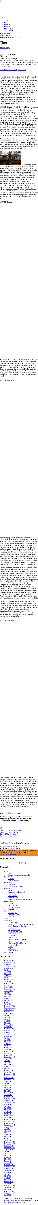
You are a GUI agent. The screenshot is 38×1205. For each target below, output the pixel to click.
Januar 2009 (8, 1095)
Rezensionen (8, 28)
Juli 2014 (7, 970)
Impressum (28, 1198)
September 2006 (9, 1148)
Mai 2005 (7, 1176)
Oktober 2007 (9, 1123)
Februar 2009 (8, 1093)
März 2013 (8, 1000)
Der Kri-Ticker (13, 905)
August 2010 (8, 1059)
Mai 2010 (7, 1064)
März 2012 (8, 1023)
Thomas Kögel (5, 48)
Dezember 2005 (9, 1165)
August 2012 (8, 1013)
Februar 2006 (8, 1161)
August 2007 (8, 1127)
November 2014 (9, 962)
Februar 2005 (8, 1182)
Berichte (11, 879)
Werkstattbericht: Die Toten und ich (20, 899)
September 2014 (9, 966)
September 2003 (9, 1193)
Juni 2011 (7, 1040)
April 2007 (8, 1134)
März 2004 (8, 1189)
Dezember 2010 (9, 1051)
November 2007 (9, 1121)
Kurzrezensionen (14, 907)
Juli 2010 (7, 1061)
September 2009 (9, 1080)
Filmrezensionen (5, 35)
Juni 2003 (7, 1195)
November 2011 (9, 1030)
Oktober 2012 (9, 1010)
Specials (7, 911)
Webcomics (8, 920)
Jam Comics (12, 937)
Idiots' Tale (12, 933)
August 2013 (8, 991)
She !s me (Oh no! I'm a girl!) (18, 943)
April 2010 (8, 1066)
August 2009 (8, 1081)
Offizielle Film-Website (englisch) (11, 830)
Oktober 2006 (9, 1146)
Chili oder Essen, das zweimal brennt (20, 924)
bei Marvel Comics (8, 834)
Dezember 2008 (9, 1097)
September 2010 (9, 1057)
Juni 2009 (7, 1085)
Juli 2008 (7, 1106)
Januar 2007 (8, 1140)
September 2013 (9, 989)
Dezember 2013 (9, 983)
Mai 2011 (7, 1042)
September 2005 (9, 1170)
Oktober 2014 (9, 964)
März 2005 (8, 1180)
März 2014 (8, 977)
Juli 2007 (7, 1129)
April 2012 (8, 1021)
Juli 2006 (7, 1151)
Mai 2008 (7, 1110)
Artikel (6, 21)
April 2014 (8, 976)
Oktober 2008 (9, 1100)
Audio (10, 903)
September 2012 (9, 1011)
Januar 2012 (8, 1027)
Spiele (6, 918)
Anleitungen (12, 913)
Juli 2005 (7, 1174)
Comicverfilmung (14, 848)
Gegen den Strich (14, 930)
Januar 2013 (8, 1004)
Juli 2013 (7, 993)
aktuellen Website (12, 1202)
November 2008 (9, 1098)
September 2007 (9, 1125)
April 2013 (8, 998)
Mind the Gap (13, 898)
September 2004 (9, 1187)
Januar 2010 (8, 1072)
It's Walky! (12, 935)
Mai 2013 (7, 996)
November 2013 (9, 985)
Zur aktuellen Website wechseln (10, 854)
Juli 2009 (7, 1083)
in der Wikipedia (7, 836)
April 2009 (8, 1089)
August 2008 (8, 1104)
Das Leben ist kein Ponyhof (17, 926)
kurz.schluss (12, 896)
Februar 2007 (8, 1138)
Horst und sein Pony (15, 932)
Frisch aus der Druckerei (16, 892)
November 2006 (9, 1144)
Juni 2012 (7, 1017)
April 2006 (8, 1157)
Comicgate (17, 1198)
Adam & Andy (13, 922)
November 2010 (9, 1053)
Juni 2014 (7, 972)
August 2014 (8, 968)
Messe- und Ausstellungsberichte (19, 875)
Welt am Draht (9, 30)
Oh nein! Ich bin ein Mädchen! (18, 939)
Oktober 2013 (9, 987)
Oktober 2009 (9, 1078)
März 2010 (8, 1068)
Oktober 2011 (8, 1032)
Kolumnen (7, 26)
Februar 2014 (8, 979)
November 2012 (9, 1008)
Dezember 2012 (9, 1006)
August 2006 (8, 1149)
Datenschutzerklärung (11, 1200)
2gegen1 (11, 890)
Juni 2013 (7, 994)
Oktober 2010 (9, 1055)
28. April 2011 (17, 37)
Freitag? (11, 928)
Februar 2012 (8, 1025)
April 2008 (8, 1112)
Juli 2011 (7, 1038)
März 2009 (8, 1091)
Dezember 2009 (9, 1074)
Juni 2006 (7, 1153)
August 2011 (8, 1036)
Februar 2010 (8, 1070)
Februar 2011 (8, 1047)
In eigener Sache (14, 915)
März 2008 (8, 1114)
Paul (9, 941)
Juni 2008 (7, 1108)
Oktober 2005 (9, 1168)
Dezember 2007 (9, 1119)
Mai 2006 (7, 1155)
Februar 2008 (8, 1115)
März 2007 (8, 1136)
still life (10, 947)
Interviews (7, 24)
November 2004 (9, 1185)
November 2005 (9, 1167)
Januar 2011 (8, 1049)
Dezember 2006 (9, 1142)
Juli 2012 (7, 1015)
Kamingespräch (13, 894)
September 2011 (9, 1034)
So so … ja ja (12, 945)
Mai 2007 (7, 1132)
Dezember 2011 (9, 1029)
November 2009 (9, 1076)
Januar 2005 (8, 1184)
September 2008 (9, 1102)
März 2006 (8, 1159)
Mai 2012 (7, 1019)
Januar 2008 (8, 1117)
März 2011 (7, 1046)
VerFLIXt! (12, 949)
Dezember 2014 (9, 960)
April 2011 (7, 1044)
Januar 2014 (8, 981)
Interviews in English (15, 886)
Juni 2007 (7, 1131)
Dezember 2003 (9, 1191)
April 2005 (8, 1178)
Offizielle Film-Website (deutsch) (11, 832)
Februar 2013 (8, 1002)
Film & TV (8, 22)
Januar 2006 (8, 1163)
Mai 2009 (7, 1087)
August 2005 (8, 1172)
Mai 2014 (7, 974)
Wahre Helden (13, 950)
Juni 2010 (7, 1063)
